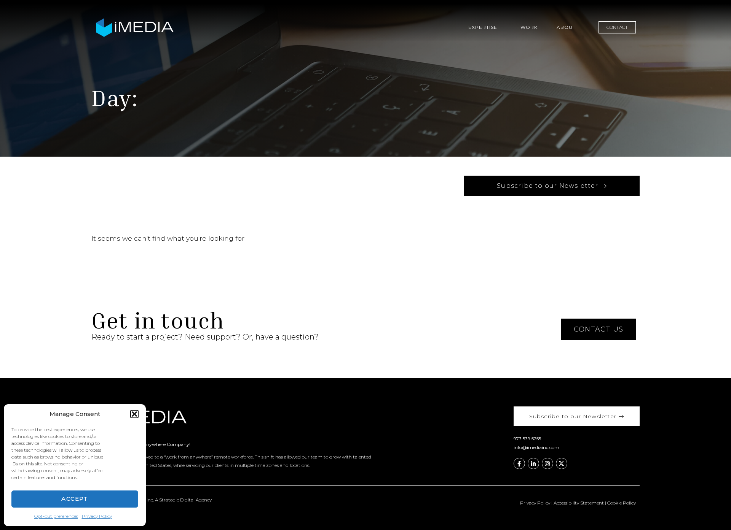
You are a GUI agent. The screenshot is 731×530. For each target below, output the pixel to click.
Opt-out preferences (56, 516)
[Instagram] (547, 463)
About (566, 27)
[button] (134, 414)
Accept (74, 498)
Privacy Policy (97, 516)
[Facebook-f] (519, 463)
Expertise (482, 27)
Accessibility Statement (579, 503)
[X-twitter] (561, 463)
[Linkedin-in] (533, 463)
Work (529, 27)
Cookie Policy (621, 503)
